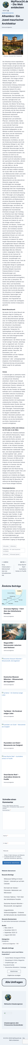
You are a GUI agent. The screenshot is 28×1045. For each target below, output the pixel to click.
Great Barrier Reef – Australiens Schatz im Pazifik (20, 566)
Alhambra (13, 546)
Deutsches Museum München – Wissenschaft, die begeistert (13, 679)
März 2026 (8, 928)
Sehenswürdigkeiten (8, 13)
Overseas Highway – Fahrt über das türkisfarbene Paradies (14, 611)
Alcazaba (5, 546)
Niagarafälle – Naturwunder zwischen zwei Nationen (12, 645)
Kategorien (5, 941)
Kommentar (6, 810)
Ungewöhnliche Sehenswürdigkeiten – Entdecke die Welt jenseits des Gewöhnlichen (15, 912)
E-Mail (5, 843)
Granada (5, 554)
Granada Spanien (14, 554)
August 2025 (9, 935)
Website (5, 851)
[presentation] (14, 598)
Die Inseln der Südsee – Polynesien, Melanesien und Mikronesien (12, 890)
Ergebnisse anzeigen (14, 975)
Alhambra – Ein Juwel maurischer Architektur (11, 550)
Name (5, 835)
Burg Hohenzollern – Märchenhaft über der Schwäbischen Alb (6, 568)
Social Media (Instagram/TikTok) (15, 958)
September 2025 (10, 932)
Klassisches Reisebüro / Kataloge (15, 967)
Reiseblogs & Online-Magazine (14, 960)
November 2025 (10, 930)
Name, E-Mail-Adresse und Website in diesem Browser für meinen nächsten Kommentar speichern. (14, 856)
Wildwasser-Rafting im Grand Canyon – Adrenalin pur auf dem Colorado (14, 881)
